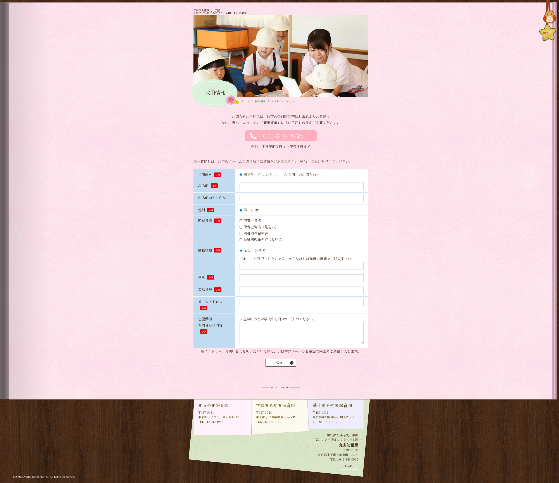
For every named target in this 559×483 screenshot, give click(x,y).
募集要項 (270, 122)
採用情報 (260, 101)
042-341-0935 (283, 135)
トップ (245, 101)
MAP (348, 466)
